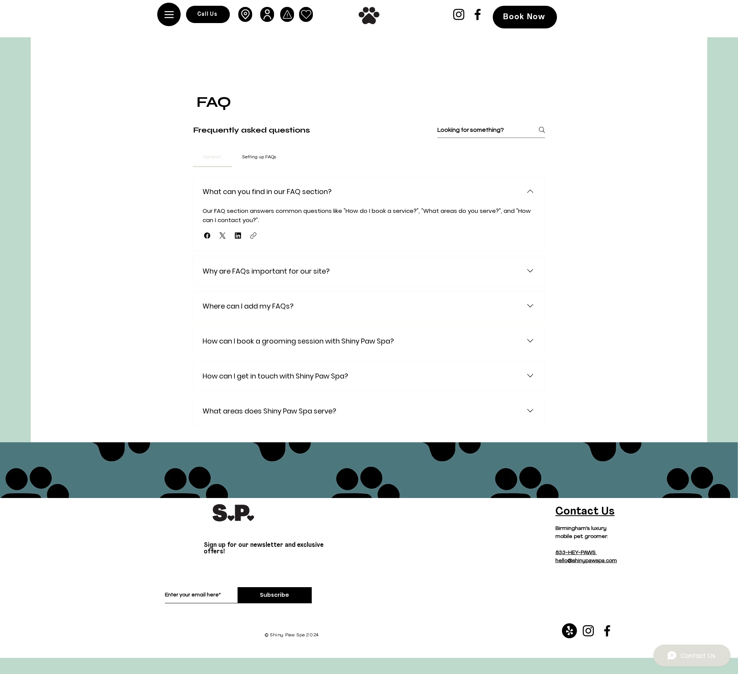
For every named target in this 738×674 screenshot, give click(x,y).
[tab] (212, 157)
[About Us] (267, 14)
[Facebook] (477, 14)
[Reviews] (306, 14)
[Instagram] (458, 14)
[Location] (245, 14)
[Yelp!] (569, 630)
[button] (207, 235)
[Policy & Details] (287, 14)
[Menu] (169, 14)
